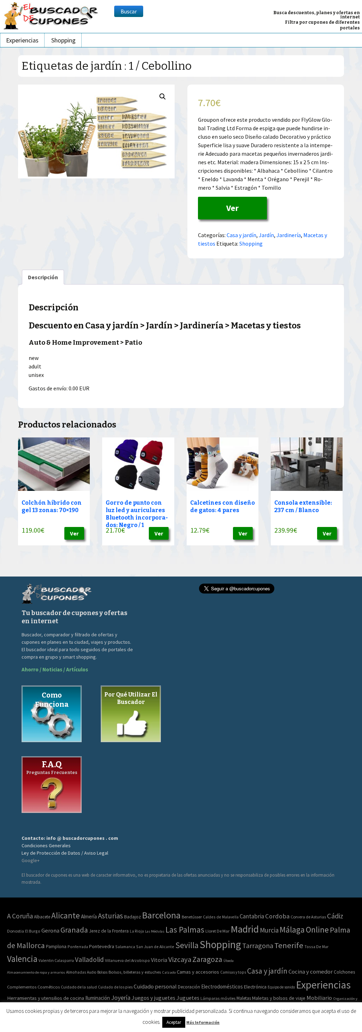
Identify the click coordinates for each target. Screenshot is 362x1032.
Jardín (266, 235)
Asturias (110, 916)
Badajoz (132, 917)
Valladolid (89, 959)
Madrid (244, 929)
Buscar (129, 11)
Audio (91, 972)
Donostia (15, 931)
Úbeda (228, 960)
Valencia (22, 958)
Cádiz (335, 916)
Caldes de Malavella (221, 916)
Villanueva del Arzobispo (127, 960)
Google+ (31, 860)
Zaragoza (207, 959)
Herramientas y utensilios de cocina (45, 997)
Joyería (120, 997)
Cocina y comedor (310, 971)
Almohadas (76, 972)
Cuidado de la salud (79, 987)
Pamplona (56, 947)
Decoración (189, 987)
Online (317, 929)
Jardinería (288, 235)
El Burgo (32, 931)
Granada (74, 930)
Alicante (65, 915)
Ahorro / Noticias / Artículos (55, 669)
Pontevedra (101, 946)
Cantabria (252, 916)
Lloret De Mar (217, 931)
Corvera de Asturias (308, 916)
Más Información (203, 1022)
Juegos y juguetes (153, 997)
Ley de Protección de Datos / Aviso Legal (65, 853)
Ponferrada (78, 946)
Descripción (43, 277)
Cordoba (277, 916)
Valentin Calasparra (56, 960)
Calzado (169, 972)
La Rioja (137, 931)
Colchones (344, 972)
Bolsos (102, 972)
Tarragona (257, 945)
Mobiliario (319, 998)
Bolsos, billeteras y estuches (135, 972)
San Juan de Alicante (155, 946)
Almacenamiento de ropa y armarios (36, 972)
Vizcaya (179, 959)
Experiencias (22, 40)
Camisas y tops (233, 972)
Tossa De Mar (316, 946)
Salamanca (125, 946)
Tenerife (288, 945)
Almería (89, 916)
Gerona (50, 930)
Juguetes (187, 997)
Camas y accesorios (198, 972)
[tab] (43, 277)
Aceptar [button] (174, 1022)
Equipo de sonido (281, 987)
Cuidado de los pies (115, 987)
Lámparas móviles (217, 998)
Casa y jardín (241, 235)
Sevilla (187, 945)
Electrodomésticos (222, 986)
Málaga (292, 929)
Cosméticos (48, 987)
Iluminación (97, 997)
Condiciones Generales (46, 845)
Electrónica (255, 987)
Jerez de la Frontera (109, 931)
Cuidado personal (155, 986)
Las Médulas (154, 931)
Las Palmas (184, 929)
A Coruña (20, 916)
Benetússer (192, 916)
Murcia (269, 930)
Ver (232, 207)
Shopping (63, 40)
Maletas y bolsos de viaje (278, 998)
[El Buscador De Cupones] (51, 14)
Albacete (42, 917)
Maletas (244, 998)
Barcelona (161, 915)
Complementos (21, 987)
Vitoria (159, 959)
